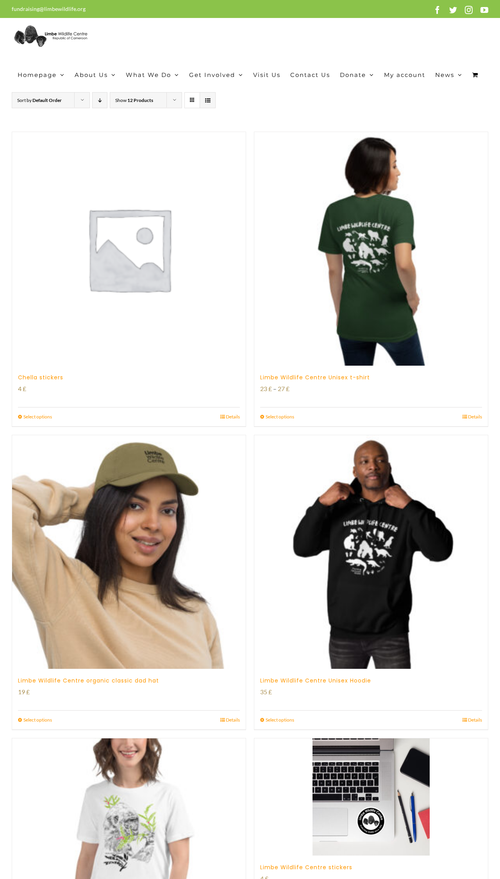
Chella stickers (40, 377)
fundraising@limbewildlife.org (49, 8)
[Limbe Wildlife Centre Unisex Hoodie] (371, 552)
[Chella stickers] (129, 249)
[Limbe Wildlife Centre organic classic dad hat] (129, 552)
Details (233, 417)
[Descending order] (99, 100)
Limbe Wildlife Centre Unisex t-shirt (315, 377)
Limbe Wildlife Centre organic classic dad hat (88, 680)
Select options (37, 417)
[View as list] (207, 100)
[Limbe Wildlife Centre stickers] (371, 797)
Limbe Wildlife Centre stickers (306, 867)
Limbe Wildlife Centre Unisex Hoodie (315, 680)
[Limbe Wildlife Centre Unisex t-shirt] (371, 249)
